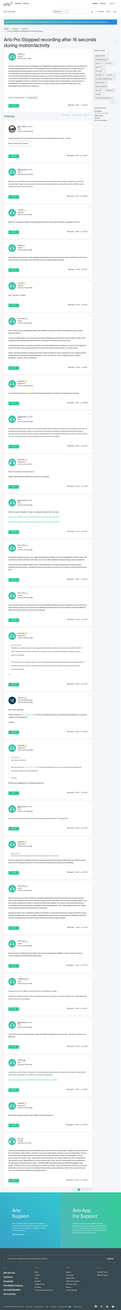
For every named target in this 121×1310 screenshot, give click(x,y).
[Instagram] (101, 1306)
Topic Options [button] (116, 42)
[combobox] (81, 12)
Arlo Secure (99, 71)
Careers (37, 1275)
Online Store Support (72, 1281)
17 (74, 828)
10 (75, 486)
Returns (68, 1287)
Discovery (98, 90)
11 (74, 531)
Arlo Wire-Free (99, 82)
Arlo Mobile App (100, 59)
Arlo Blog (38, 1287)
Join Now (101, 11)
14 (74, 684)
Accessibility (53, 1306)
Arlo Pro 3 (98, 67)
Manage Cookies (78, 1306)
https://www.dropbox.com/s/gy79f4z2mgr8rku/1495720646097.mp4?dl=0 (34, 522)
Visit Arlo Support (18, 1234)
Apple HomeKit (100, 56)
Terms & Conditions (39, 1306)
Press (36, 1278)
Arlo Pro (25, 29)
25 (74, 1180)
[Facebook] (96, 1306)
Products (18, 3)
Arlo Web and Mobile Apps (103, 79)
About (37, 1272)
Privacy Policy (28, 1306)
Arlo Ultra (110, 75)
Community (69, 1275)
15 (74, 731)
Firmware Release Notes (102, 98)
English (6, 29)
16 (74, 792)
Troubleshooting (32, 97)
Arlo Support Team (28, 715)
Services (26, 3)
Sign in (108, 11)
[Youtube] (113, 1306)
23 (74, 1089)
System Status (70, 1278)
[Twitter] (107, 1306)
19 (75, 927)
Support (95, 3)
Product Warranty (71, 1290)
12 (74, 579)
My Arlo (102, 3)
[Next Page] (90, 1189)
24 (74, 1125)
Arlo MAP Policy (102, 1272)
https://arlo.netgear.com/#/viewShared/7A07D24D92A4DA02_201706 (32, 1080)
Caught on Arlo (40, 1284)
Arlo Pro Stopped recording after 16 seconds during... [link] (25, 31)
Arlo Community (9, 12)
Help (114, 11)
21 (74, 1008)
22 (75, 1046)
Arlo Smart (98, 75)
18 (74, 872)
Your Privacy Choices (63, 1306)
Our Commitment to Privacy (44, 1290)
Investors (38, 1281)
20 (74, 965)
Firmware (98, 94)
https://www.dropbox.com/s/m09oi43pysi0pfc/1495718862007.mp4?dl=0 (33, 517)
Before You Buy (100, 86)
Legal (47, 1306)
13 (75, 619)
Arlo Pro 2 (108, 63)
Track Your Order (71, 1284)
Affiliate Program (102, 1275)
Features (109, 90)
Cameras (15, 29)
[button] (89, 51)
